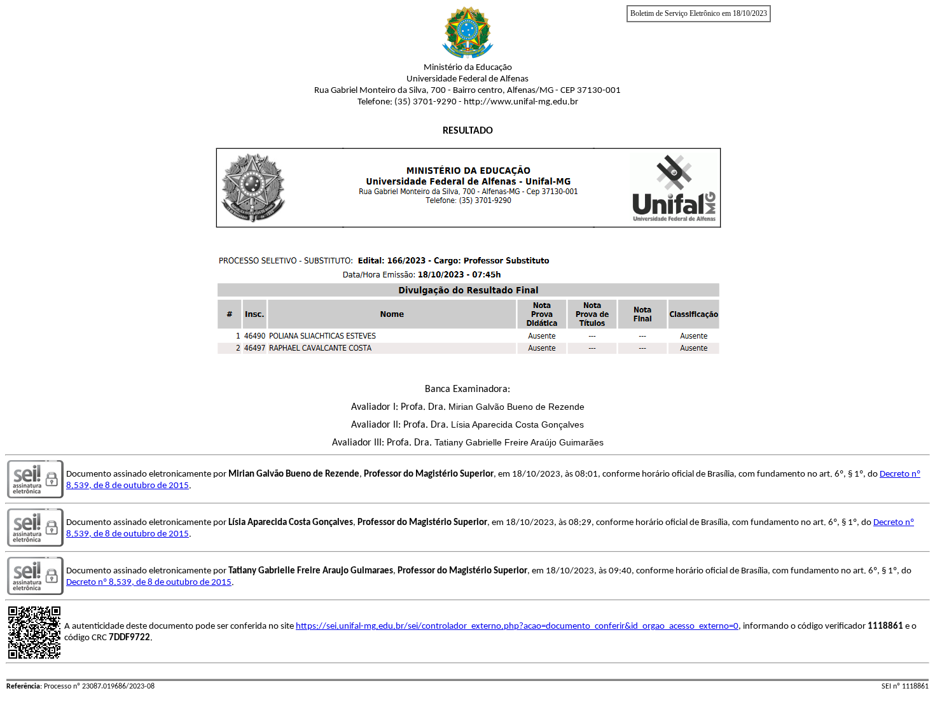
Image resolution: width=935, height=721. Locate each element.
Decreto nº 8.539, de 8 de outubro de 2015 (149, 582)
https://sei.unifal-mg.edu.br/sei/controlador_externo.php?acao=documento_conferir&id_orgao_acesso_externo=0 (517, 626)
